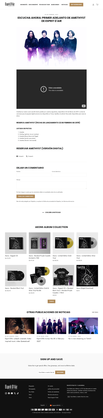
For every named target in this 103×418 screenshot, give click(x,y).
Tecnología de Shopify (66, 412)
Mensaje (18, 179)
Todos (51, 301)
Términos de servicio (53, 394)
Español (43, 405)
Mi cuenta (50, 386)
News (30, 397)
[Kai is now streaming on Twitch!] (83, 326)
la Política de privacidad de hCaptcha (51, 201)
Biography (31, 386)
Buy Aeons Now (76, 4)
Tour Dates (31, 392)
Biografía (23, 4)
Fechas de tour (44, 4)
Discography (33, 4)
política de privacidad (53, 389)
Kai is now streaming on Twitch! (80, 338)
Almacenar (55, 4)
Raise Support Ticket (53, 397)
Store (30, 394)
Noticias (65, 4)
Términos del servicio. (69, 201)
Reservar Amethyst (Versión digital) (39, 148)
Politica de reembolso (53, 392)
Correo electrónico (56, 171)
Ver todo (95, 312)
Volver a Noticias (53, 212)
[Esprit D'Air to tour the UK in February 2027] (51, 326)
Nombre (18, 171)
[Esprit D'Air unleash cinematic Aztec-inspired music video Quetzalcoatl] (20, 326)
